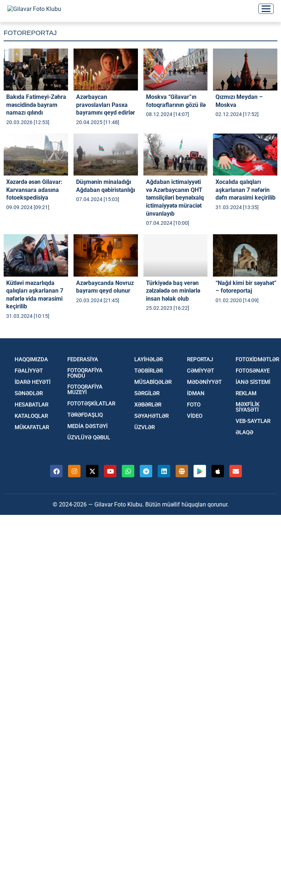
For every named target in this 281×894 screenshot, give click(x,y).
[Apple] (217, 471)
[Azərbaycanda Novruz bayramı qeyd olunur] (106, 255)
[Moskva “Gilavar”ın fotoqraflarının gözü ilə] (175, 69)
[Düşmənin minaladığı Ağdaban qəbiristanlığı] (106, 155)
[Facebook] (56, 471)
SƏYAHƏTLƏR (151, 416)
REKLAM (246, 393)
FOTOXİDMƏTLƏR (257, 359)
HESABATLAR (31, 405)
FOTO (194, 405)
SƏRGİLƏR (147, 393)
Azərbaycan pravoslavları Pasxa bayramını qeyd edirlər (105, 104)
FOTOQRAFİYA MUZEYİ (84, 389)
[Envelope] (235, 471)
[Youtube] (110, 471)
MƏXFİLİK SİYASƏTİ (247, 407)
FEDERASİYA (82, 359)
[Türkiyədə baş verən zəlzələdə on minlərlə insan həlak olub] (175, 255)
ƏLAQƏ (244, 432)
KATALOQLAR (31, 416)
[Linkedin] (164, 471)
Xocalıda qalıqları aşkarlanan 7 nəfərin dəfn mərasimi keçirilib (246, 189)
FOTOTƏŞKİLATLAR (91, 403)
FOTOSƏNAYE (253, 371)
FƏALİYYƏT (29, 371)
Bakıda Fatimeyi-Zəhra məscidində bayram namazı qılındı (36, 104)
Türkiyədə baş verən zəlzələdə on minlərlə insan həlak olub (173, 291)
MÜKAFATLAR (32, 427)
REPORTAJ (200, 359)
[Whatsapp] (128, 471)
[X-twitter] (92, 471)
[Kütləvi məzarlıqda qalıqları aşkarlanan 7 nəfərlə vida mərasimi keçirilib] (36, 255)
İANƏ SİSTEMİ (253, 382)
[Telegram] (146, 471)
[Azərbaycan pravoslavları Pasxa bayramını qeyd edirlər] (106, 69)
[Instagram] (74, 471)
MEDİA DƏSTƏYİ (87, 426)
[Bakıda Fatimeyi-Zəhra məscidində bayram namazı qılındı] (36, 69)
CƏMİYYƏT (200, 371)
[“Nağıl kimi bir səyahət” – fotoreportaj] (245, 255)
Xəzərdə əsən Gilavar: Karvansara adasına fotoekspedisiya (34, 189)
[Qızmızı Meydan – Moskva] (245, 69)
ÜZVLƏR (144, 427)
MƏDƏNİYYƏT (204, 382)
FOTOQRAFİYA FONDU (84, 373)
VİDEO (194, 416)
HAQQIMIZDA (31, 359)
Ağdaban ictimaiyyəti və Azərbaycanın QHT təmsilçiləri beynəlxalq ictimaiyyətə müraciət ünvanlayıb (175, 197)
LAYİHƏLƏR (148, 359)
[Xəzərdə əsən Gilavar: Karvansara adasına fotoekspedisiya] (36, 155)
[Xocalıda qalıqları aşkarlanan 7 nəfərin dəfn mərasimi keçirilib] (245, 155)
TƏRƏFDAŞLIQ (85, 415)
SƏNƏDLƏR (29, 393)
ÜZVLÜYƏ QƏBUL (88, 437)
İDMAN (196, 393)
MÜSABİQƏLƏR (153, 382)
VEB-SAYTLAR (253, 421)
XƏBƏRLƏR (147, 405)
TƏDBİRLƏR (148, 371)
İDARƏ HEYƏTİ (32, 382)
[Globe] (182, 471)
